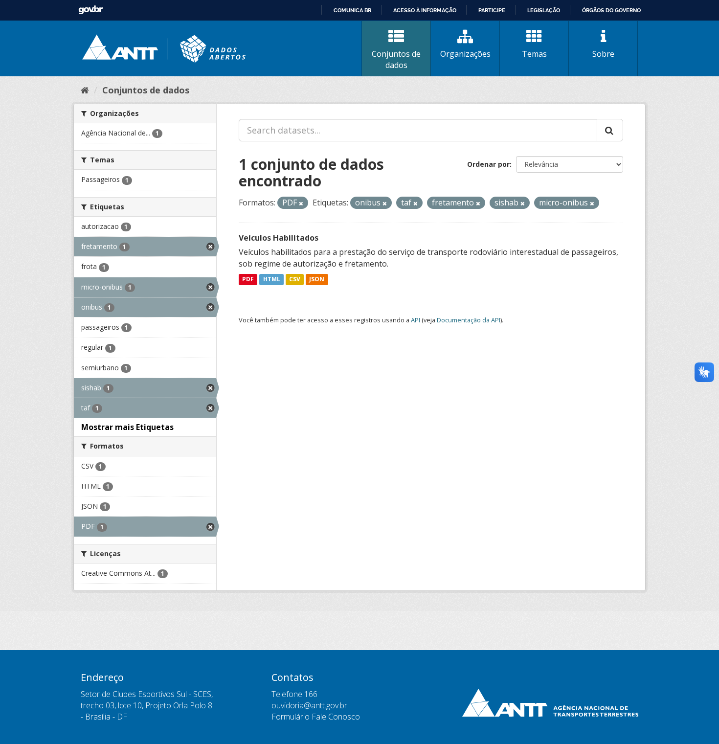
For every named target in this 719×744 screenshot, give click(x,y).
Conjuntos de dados (396, 59)
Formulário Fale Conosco (315, 716)
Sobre (603, 53)
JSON (316, 279)
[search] (610, 130)
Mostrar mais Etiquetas (127, 427)
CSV (294, 279)
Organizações (465, 53)
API (415, 320)
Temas (534, 53)
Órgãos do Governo (611, 10)
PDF (248, 279)
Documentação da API (468, 320)
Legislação (543, 10)
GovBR (90, 10)
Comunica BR (352, 10)
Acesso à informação (424, 10)
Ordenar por (488, 164)
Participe (491, 10)
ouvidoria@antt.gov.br (309, 705)
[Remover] (301, 203)
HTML (271, 279)
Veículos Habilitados (278, 237)
